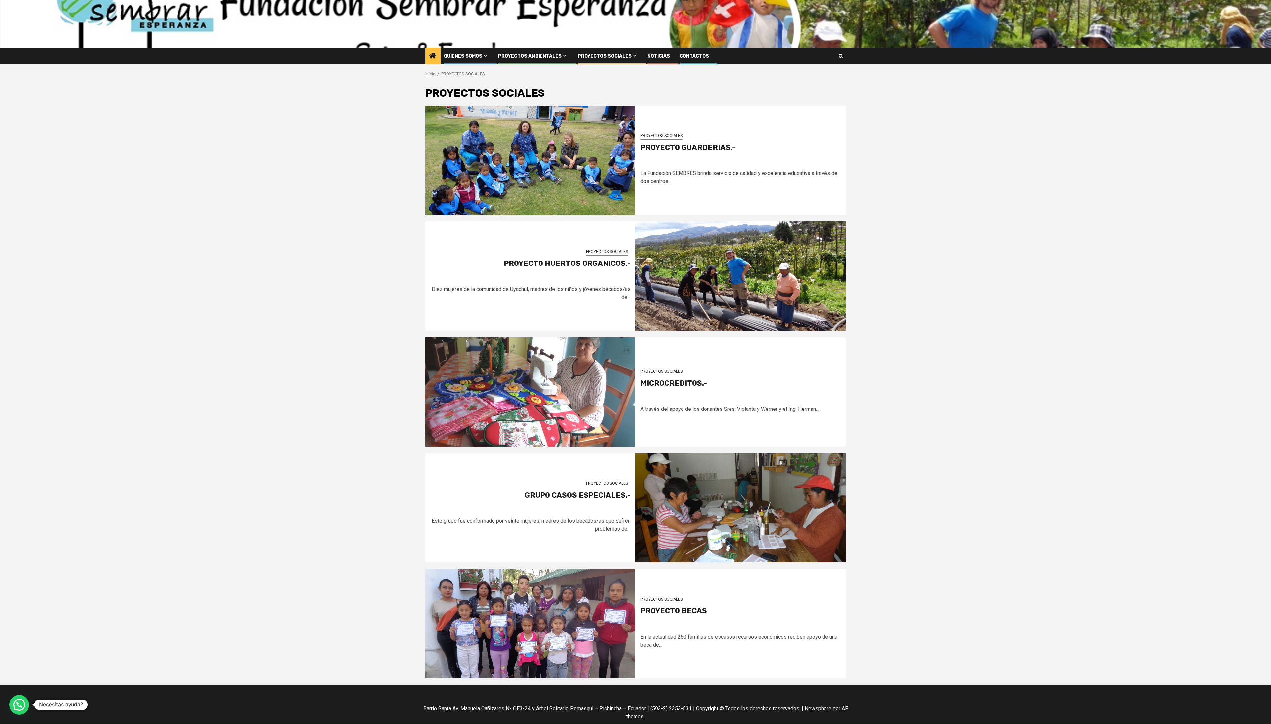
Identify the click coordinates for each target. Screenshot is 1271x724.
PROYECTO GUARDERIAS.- (687, 147)
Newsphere (818, 708)
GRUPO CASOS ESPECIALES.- (578, 495)
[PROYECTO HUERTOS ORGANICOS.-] (741, 276)
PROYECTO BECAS (673, 610)
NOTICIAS (658, 56)
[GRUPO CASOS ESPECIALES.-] (741, 507)
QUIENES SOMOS (463, 56)
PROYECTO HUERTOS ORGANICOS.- (567, 263)
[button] (19, 705)
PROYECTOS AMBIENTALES (530, 56)
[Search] (841, 56)
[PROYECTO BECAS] (530, 623)
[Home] (433, 56)
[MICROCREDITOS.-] (530, 392)
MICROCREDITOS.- (673, 383)
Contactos (694, 56)
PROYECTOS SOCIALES (605, 56)
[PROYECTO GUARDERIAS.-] (530, 160)
